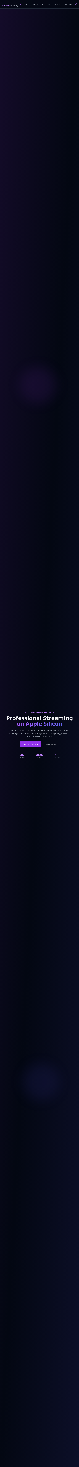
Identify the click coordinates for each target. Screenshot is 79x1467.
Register (50, 4)
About (27, 4)
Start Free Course (30, 744)
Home (20, 4)
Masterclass (68, 4)
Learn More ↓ (51, 744)
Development (35, 4)
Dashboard (58, 4)
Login (43, 4)
